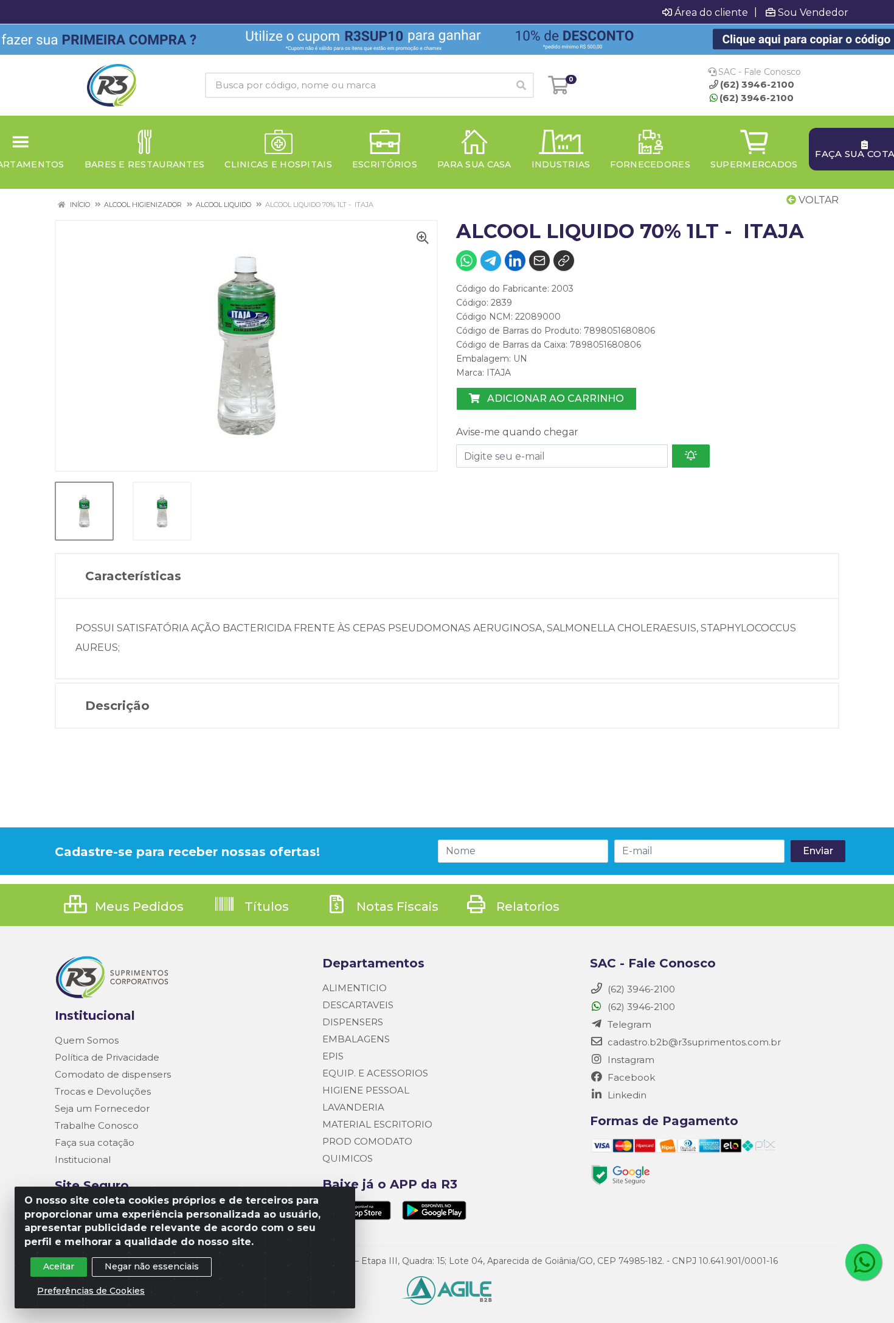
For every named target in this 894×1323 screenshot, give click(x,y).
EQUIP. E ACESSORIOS (375, 1073)
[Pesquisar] (521, 85)
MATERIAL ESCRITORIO (377, 1124)
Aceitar (58, 1266)
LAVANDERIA (353, 1107)
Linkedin (625, 1095)
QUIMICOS (347, 1158)
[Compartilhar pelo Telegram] (490, 260)
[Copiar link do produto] (563, 260)
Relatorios (526, 906)
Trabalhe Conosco (97, 1125)
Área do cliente (711, 12)
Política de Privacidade (107, 1057)
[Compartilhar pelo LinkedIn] (515, 260)
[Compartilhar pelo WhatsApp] (466, 260)
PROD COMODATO (367, 1141)
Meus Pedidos (138, 906)
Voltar (817, 200)
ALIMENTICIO (354, 988)
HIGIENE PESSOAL (365, 1090)
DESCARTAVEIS (357, 1005)
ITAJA (499, 372)
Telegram (628, 1024)
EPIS (333, 1056)
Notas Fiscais (395, 906)
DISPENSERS (352, 1022)
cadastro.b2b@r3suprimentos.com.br (693, 1042)
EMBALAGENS (356, 1039)
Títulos (265, 906)
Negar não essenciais (152, 1266)
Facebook (630, 1077)
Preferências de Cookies (91, 1290)
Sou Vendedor (813, 12)
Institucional (83, 1159)
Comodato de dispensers (113, 1074)
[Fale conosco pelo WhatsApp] (863, 1262)
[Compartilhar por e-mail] (539, 260)
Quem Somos (87, 1040)
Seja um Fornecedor (102, 1108)
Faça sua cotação (94, 1142)
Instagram (629, 1059)
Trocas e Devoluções (103, 1091)
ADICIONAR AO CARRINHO (554, 398)
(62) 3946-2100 (756, 98)
